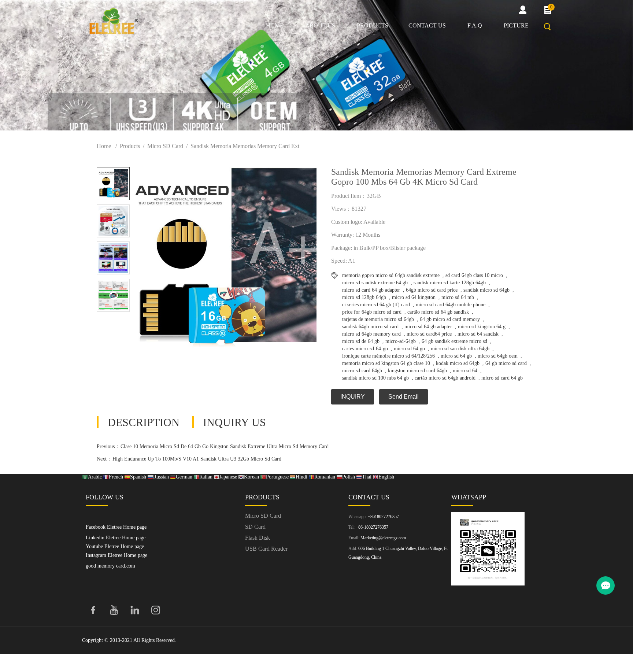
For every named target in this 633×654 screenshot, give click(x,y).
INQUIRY (352, 396)
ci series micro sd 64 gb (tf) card (376, 304)
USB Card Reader (266, 549)
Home (275, 25)
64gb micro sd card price (432, 290)
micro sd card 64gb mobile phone (450, 304)
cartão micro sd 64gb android (445, 378)
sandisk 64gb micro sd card (370, 326)
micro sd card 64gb (362, 370)
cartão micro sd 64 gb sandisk (438, 312)
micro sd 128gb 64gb (364, 297)
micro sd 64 (465, 370)
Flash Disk (257, 538)
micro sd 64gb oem (498, 356)
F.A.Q (474, 25)
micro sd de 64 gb (361, 341)
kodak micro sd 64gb (458, 363)
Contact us (427, 25)
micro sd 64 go (409, 348)
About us (320, 25)
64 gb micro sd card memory (450, 319)
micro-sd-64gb (400, 341)
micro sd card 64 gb (502, 378)
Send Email (403, 396)
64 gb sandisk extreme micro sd (454, 341)
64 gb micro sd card (506, 363)
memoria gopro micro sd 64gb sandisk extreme (391, 275)
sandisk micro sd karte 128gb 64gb (450, 282)
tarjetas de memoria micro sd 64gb (378, 319)
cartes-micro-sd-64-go (365, 348)
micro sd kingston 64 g (482, 326)
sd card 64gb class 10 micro (474, 275)
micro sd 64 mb (457, 297)
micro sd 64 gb (456, 356)
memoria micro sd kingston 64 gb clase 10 (386, 363)
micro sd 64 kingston (414, 297)
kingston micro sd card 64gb (417, 370)
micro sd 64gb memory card (371, 334)
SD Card (255, 527)
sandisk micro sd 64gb (486, 290)
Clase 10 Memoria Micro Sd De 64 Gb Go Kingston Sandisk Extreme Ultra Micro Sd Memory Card (225, 446)
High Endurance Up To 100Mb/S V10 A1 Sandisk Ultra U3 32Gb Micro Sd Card (196, 459)
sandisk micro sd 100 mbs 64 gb (375, 378)
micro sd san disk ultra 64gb (460, 348)
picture (516, 25)
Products (372, 25)
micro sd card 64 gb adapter (371, 290)
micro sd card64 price (429, 334)
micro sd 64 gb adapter (428, 326)
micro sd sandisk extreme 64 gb (375, 282)
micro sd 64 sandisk (478, 334)
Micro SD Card (165, 146)
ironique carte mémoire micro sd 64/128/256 (388, 356)
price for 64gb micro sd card (371, 312)
